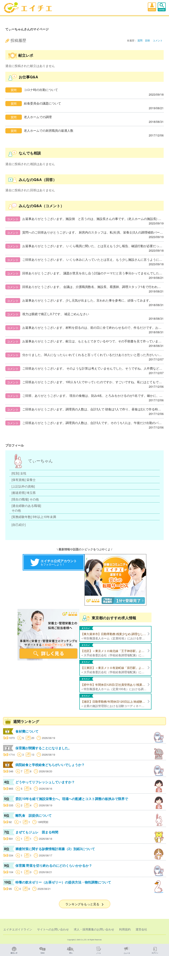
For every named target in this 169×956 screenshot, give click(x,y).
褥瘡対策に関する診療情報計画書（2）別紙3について (55, 848)
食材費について (27, 731)
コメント (158, 40)
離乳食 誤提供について (33, 815)
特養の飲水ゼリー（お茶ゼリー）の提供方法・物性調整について (63, 882)
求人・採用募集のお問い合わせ (94, 929)
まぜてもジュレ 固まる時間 (36, 832)
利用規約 (125, 929)
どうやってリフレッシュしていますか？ (45, 782)
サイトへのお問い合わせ (53, 929)
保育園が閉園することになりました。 (43, 748)
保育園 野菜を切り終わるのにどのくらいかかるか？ (53, 865)
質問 (139, 40)
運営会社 (141, 929)
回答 (147, 40)
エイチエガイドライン (17, 929)
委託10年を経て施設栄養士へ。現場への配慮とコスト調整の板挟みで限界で (71, 798)
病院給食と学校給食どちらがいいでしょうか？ (50, 764)
